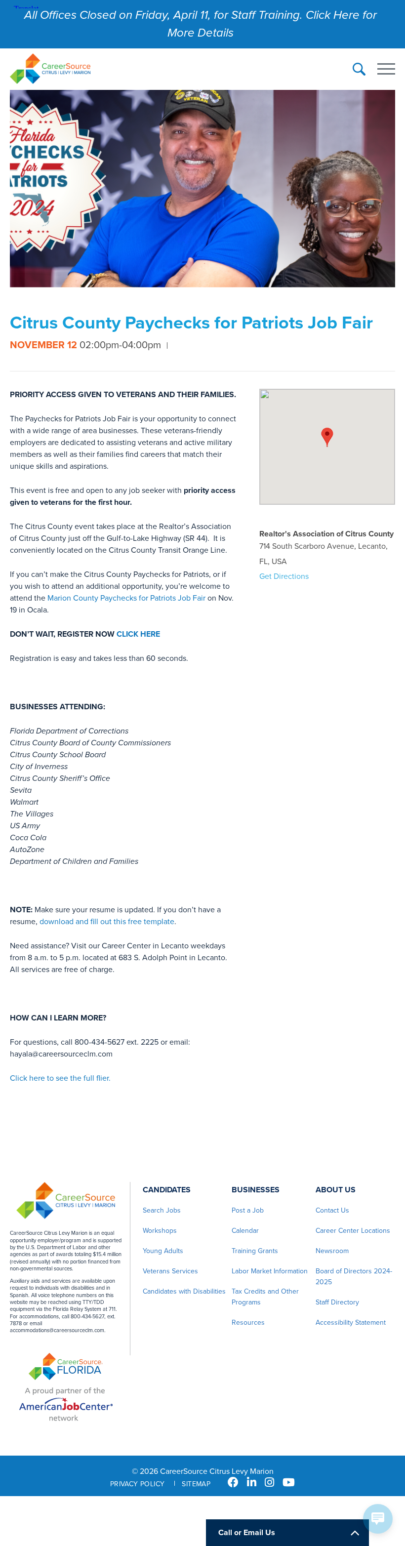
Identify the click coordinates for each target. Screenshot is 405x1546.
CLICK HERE (138, 634)
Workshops (160, 1230)
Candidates (167, 1190)
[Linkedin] (251, 1482)
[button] (327, 437)
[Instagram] (269, 1482)
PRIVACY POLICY (137, 1484)
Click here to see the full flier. (60, 1078)
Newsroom (332, 1251)
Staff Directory (337, 1302)
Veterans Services (170, 1271)
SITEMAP (196, 1484)
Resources (248, 1322)
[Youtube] (289, 1482)
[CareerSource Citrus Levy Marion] (50, 69)
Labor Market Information (270, 1271)
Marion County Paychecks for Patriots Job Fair (126, 598)
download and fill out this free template (107, 922)
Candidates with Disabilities (184, 1291)
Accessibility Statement (351, 1322)
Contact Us (332, 1210)
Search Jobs (162, 1210)
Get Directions (284, 576)
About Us (336, 1190)
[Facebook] (233, 1482)
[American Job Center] (66, 1404)
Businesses (256, 1190)
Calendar (245, 1230)
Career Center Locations (353, 1230)
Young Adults (163, 1251)
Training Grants (255, 1251)
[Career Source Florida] (66, 1368)
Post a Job (248, 1210)
